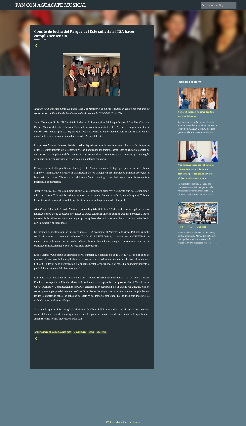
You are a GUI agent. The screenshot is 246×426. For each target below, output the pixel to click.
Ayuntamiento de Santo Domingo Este (53, 332)
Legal (91, 332)
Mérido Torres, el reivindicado (192, 227)
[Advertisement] (91, 393)
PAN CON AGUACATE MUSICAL (50, 5)
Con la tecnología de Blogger (125, 422)
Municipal (101, 332)
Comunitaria (80, 332)
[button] (36, 45)
